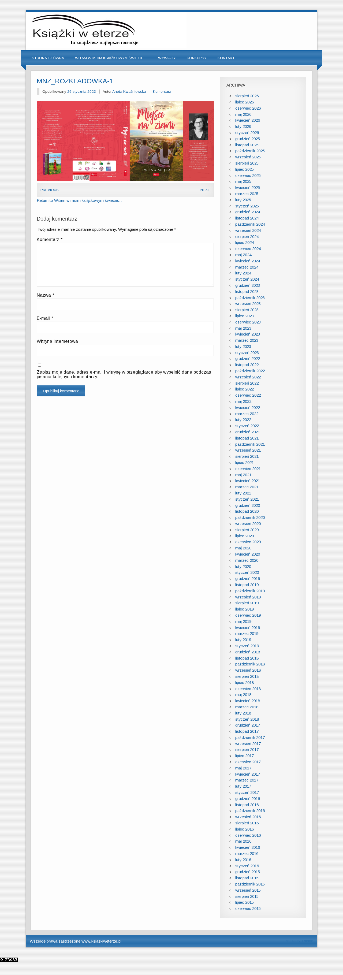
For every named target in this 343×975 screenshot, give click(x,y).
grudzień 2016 (247, 798)
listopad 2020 (247, 511)
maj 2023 (243, 328)
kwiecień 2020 (247, 554)
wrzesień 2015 (248, 890)
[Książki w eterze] (106, 46)
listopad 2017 (247, 731)
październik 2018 (250, 664)
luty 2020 (243, 566)
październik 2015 (250, 884)
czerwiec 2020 (248, 541)
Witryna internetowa (57, 341)
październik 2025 (250, 150)
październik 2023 (250, 297)
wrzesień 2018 (248, 670)
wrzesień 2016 (248, 816)
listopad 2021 (247, 438)
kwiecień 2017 (247, 774)
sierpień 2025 (247, 163)
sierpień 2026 (247, 96)
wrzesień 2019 (248, 597)
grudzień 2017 (247, 725)
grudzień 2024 (247, 212)
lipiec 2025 (244, 169)
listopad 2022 (247, 364)
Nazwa (45, 295)
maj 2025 (243, 181)
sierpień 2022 (247, 383)
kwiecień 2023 (247, 334)
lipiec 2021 (244, 462)
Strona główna (48, 58)
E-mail (45, 318)
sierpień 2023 (247, 309)
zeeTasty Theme (299, 941)
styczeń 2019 (247, 645)
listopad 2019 (247, 584)
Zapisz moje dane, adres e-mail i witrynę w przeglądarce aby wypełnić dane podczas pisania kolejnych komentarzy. (124, 374)
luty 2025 (243, 200)
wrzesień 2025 (248, 157)
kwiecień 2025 (247, 187)
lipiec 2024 (244, 242)
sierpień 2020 (247, 529)
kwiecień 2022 (247, 407)
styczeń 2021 (247, 499)
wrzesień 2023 (248, 303)
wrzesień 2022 (248, 377)
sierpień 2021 (247, 456)
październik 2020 (250, 517)
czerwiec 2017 (248, 762)
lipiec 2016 (244, 829)
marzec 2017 (246, 780)
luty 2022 (243, 419)
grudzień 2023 (247, 285)
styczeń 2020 (247, 572)
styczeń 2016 (247, 866)
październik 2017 (250, 737)
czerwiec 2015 (248, 908)
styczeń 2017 (247, 792)
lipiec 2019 (244, 609)
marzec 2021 (246, 487)
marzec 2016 (246, 853)
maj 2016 (243, 841)
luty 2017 (243, 786)
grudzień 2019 (247, 578)
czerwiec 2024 (248, 248)
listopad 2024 (247, 218)
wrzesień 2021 (248, 450)
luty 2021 (243, 493)
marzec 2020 (246, 560)
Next (205, 190)
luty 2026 (243, 126)
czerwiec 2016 (248, 835)
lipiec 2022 (244, 389)
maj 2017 (243, 768)
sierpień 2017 (247, 749)
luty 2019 (243, 639)
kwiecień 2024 (247, 261)
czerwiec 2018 (248, 688)
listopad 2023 (247, 291)
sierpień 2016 (247, 823)
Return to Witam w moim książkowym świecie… (79, 200)
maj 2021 (243, 474)
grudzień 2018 (247, 652)
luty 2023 (243, 346)
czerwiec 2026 (248, 108)
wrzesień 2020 (248, 523)
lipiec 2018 (244, 682)
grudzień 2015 (247, 871)
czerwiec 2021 (248, 468)
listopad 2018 (247, 658)
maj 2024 (243, 254)
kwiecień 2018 (247, 700)
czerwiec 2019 (248, 615)
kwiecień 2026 (247, 120)
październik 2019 (250, 591)
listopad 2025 (247, 145)
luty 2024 (243, 273)
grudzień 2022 (247, 358)
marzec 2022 (246, 413)
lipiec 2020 (244, 536)
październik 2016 (250, 810)
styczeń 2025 (247, 206)
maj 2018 (243, 694)
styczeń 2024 (247, 279)
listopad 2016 (247, 804)
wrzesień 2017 (248, 743)
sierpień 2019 (247, 603)
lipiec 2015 (244, 902)
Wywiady (167, 58)
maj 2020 (243, 548)
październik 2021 (250, 444)
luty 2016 (243, 859)
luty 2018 (243, 713)
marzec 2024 (246, 267)
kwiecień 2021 (247, 480)
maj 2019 (243, 621)
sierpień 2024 (247, 236)
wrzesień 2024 (248, 230)
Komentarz (162, 92)
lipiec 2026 (244, 102)
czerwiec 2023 (248, 322)
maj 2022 (243, 401)
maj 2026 (243, 114)
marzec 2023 (246, 340)
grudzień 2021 (247, 432)
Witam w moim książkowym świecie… (111, 58)
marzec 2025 (246, 193)
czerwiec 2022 (248, 395)
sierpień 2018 (247, 676)
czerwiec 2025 (248, 175)
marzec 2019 (246, 633)
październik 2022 (250, 371)
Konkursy (197, 58)
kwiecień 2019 (247, 627)
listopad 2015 (247, 878)
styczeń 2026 (247, 132)
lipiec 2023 (244, 316)
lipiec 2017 (244, 755)
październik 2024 (250, 224)
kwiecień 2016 (247, 847)
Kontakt (226, 58)
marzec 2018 (246, 707)
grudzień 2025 (247, 138)
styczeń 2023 (247, 352)
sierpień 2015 (247, 896)
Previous (49, 190)
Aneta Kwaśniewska (129, 92)
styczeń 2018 (247, 719)
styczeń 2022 (247, 425)
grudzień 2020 (247, 505)
